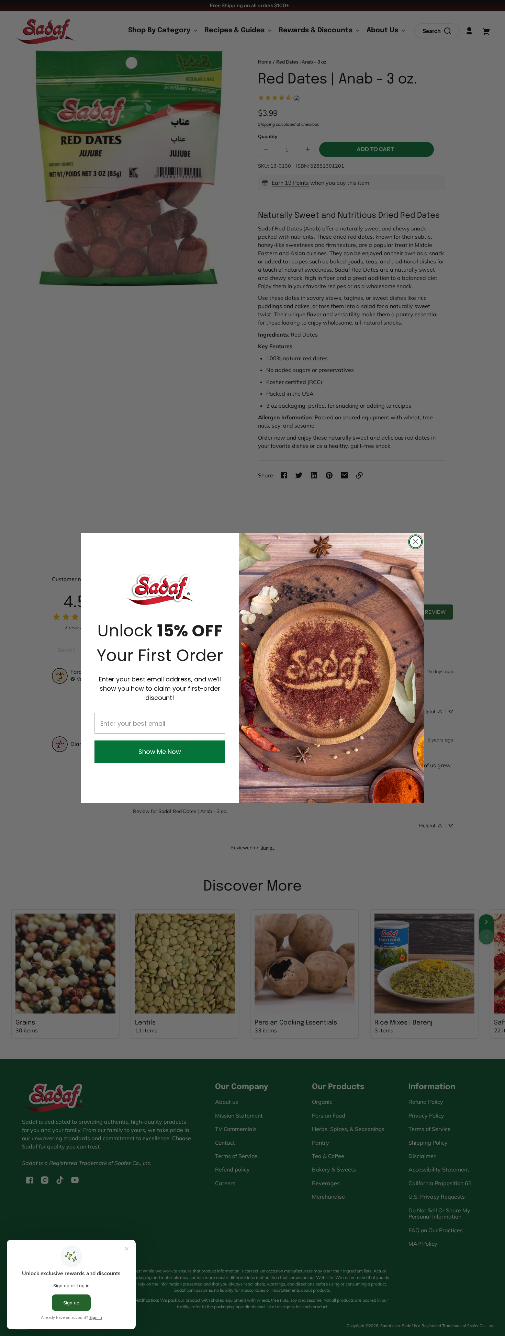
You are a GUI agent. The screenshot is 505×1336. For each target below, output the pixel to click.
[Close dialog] (415, 542)
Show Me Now (159, 751)
